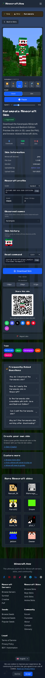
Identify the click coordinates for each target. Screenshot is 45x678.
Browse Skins (30, 589)
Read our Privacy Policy (26, 669)
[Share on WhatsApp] (7, 323)
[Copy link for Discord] (12, 323)
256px (22, 284)
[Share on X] (17, 323)
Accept (28, 674)
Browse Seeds (8, 614)
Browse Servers (8, 592)
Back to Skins (12, 22)
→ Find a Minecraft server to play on (18, 462)
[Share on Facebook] (23, 323)
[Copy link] (7, 328)
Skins (18, 14)
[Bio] (41, 577)
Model (6, 90)
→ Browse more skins (12, 460)
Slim (31, 94)
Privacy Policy (8, 644)
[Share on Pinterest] (33, 323)
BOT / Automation (10, 647)
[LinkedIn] (36, 577)
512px (36, 284)
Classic (13, 94)
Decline (17, 674)
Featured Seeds (8, 618)
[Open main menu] (40, 3)
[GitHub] (25, 577)
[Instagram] (14, 577)
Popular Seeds (8, 621)
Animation (11, 79)
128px (9, 284)
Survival (5, 595)
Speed (8, 105)
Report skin (22, 336)
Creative (5, 599)
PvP (3, 603)
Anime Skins (29, 600)
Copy (36, 191)
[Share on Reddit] (28, 323)
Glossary (28, 629)
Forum (27, 614)
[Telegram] (30, 577)
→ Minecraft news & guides (14, 465)
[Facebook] (4, 577)
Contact (27, 625)
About (27, 621)
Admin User (35, 168)
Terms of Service (9, 640)
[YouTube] (9, 577)
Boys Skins (29, 593)
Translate (28, 618)
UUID (7, 186)
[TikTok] (20, 577)
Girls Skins (28, 596)
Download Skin (24, 271)
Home (8, 14)
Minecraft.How (15, 4)
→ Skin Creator (10, 447)
